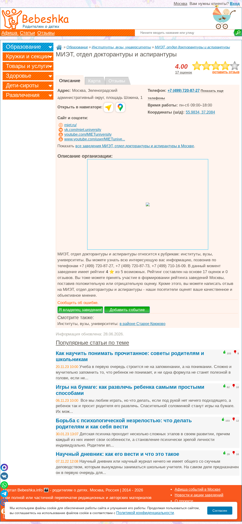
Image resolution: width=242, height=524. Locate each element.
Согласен (219, 510)
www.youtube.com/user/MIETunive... (94, 139)
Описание (69, 80)
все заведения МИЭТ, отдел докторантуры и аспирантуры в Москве (134, 146)
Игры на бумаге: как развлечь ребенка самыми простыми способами (130, 390)
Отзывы (46, 32)
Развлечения (22, 95)
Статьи (27, 32)
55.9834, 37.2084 (200, 112)
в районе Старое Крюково (142, 324)
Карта (94, 80)
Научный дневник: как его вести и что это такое (117, 454)
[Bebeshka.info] (59, 47)
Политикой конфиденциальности (145, 513)
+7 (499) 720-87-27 (184, 91)
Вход (235, 4)
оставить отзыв (225, 72)
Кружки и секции (27, 56)
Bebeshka (45, 18)
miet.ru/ (70, 125)
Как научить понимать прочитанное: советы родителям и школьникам (130, 356)
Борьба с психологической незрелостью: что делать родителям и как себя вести (124, 424)
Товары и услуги (27, 66)
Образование (23, 46)
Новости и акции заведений (199, 495)
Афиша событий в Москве (197, 489)
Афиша (10, 32)
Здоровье (18, 75)
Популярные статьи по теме (92, 342)
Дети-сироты (22, 85)
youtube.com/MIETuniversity (88, 134)
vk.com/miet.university (82, 130)
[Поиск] (237, 32)
